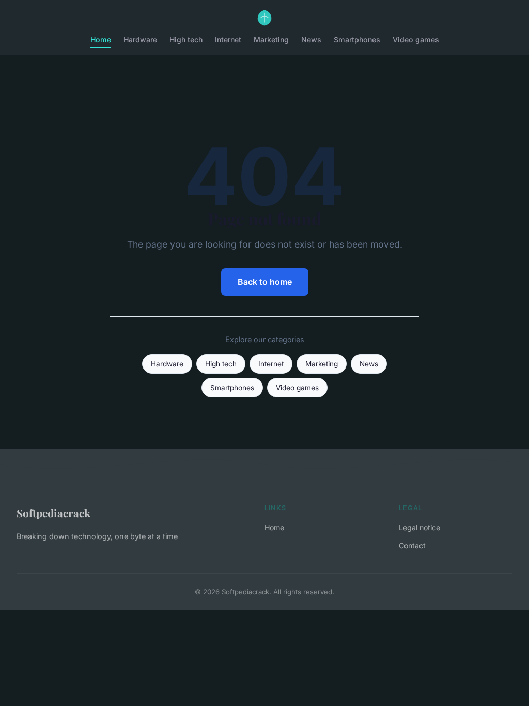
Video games (416, 39)
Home (100, 39)
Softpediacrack (53, 512)
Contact (412, 545)
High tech (186, 39)
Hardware (140, 39)
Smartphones (357, 39)
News (311, 39)
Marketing (271, 39)
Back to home (265, 282)
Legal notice (419, 527)
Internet (228, 39)
